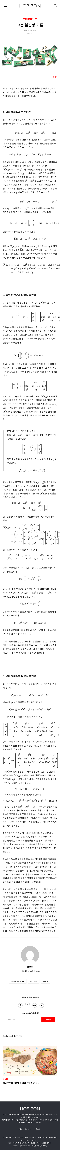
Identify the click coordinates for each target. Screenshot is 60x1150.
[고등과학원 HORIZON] (30, 6)
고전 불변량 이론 (30, 19)
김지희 (55, 77)
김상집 (30, 33)
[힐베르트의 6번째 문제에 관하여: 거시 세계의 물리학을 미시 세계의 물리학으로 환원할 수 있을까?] (30, 1061)
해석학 (5, 1079)
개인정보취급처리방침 (39, 1146)
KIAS (38, 1129)
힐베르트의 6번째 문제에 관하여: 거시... (21, 1083)
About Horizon (25, 1129)
